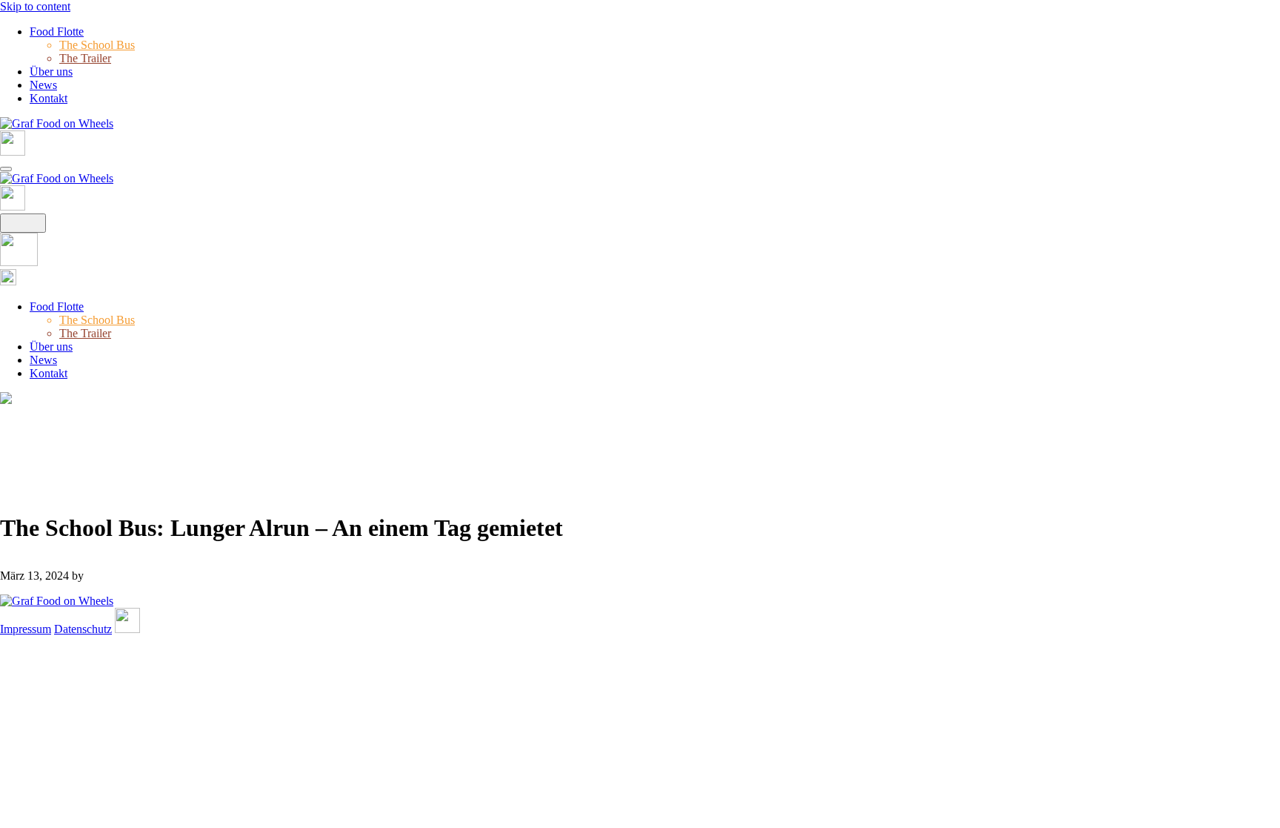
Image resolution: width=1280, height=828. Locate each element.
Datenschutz (83, 629)
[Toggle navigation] (6, 169)
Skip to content (35, 6)
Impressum (25, 629)
